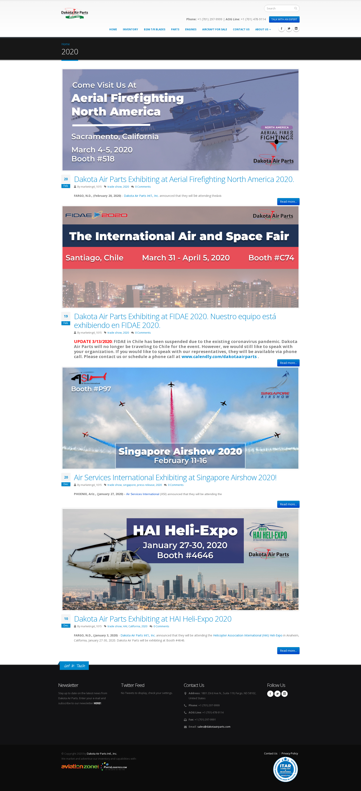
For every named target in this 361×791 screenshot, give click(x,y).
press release (146, 485)
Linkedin (296, 28)
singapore (129, 485)
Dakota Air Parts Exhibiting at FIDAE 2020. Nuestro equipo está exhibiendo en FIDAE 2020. (175, 320)
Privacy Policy (290, 753)
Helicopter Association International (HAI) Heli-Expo (247, 635)
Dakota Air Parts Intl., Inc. (102, 753)
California (134, 626)
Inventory (130, 29)
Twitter (289, 28)
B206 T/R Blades (154, 29)
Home (113, 29)
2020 (126, 186)
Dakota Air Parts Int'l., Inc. (141, 196)
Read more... (288, 202)
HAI (125, 626)
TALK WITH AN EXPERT (284, 19)
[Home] (74, 12)
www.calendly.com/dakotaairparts (219, 356)
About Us (261, 29)
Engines (190, 29)
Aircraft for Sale (214, 29)
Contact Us (241, 29)
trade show (115, 186)
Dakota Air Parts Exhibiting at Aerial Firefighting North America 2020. (184, 179)
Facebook (281, 28)
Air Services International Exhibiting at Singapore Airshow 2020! (175, 477)
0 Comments (143, 186)
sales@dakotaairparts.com (213, 726)
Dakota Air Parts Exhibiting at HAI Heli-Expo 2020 (152, 618)
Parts (175, 29)
